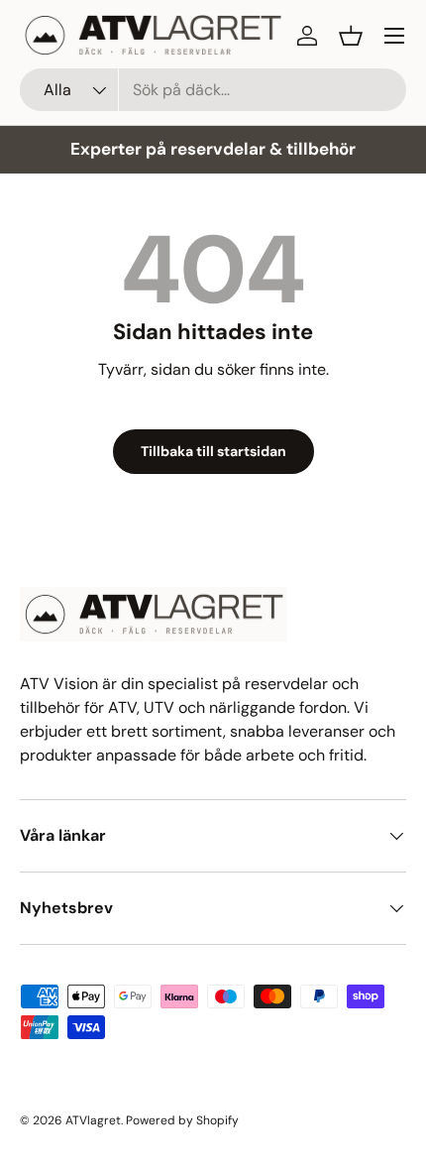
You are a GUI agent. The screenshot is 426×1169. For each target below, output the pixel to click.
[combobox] (213, 89)
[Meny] (394, 36)
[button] (351, 36)
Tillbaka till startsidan (213, 451)
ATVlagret (93, 1120)
